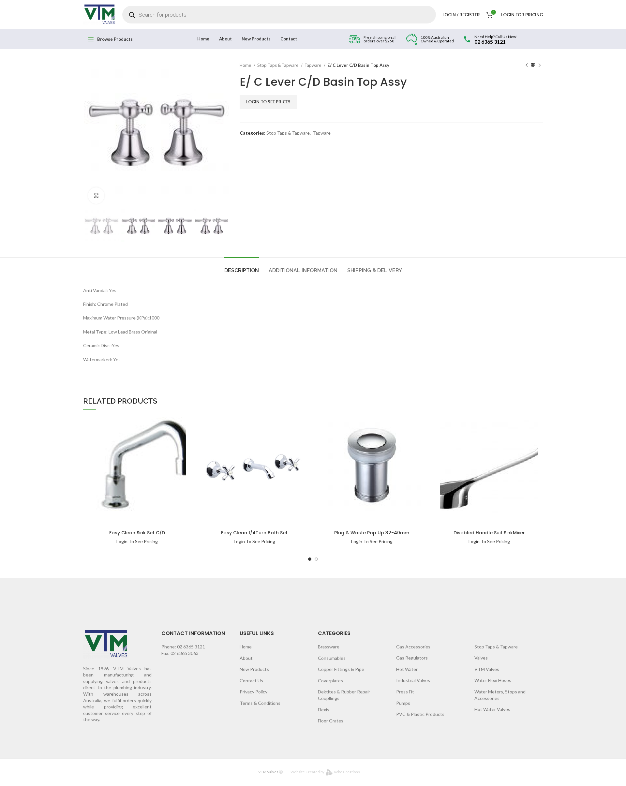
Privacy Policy (253, 691)
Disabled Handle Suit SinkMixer (489, 532)
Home (246, 65)
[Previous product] (526, 65)
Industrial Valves (413, 680)
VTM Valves (486, 669)
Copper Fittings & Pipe (341, 669)
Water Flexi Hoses (492, 680)
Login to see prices (268, 101)
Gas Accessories (413, 646)
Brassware (328, 646)
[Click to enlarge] (96, 195)
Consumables (332, 658)
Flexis (323, 709)
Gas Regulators (412, 657)
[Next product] (539, 65)
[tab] (241, 267)
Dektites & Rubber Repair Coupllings (344, 695)
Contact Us (251, 680)
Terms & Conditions (260, 703)
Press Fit (405, 691)
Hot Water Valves (492, 709)
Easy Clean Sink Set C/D (137, 532)
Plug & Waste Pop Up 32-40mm (371, 532)
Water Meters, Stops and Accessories (500, 695)
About (246, 658)
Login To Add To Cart (169, 425)
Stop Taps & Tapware (278, 65)
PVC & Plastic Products (420, 714)
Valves (481, 657)
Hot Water (407, 669)
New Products (254, 669)
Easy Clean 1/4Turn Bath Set (254, 532)
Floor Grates (330, 720)
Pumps (403, 703)
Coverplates (330, 680)
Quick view (169, 438)
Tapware (313, 65)
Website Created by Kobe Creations (325, 772)
